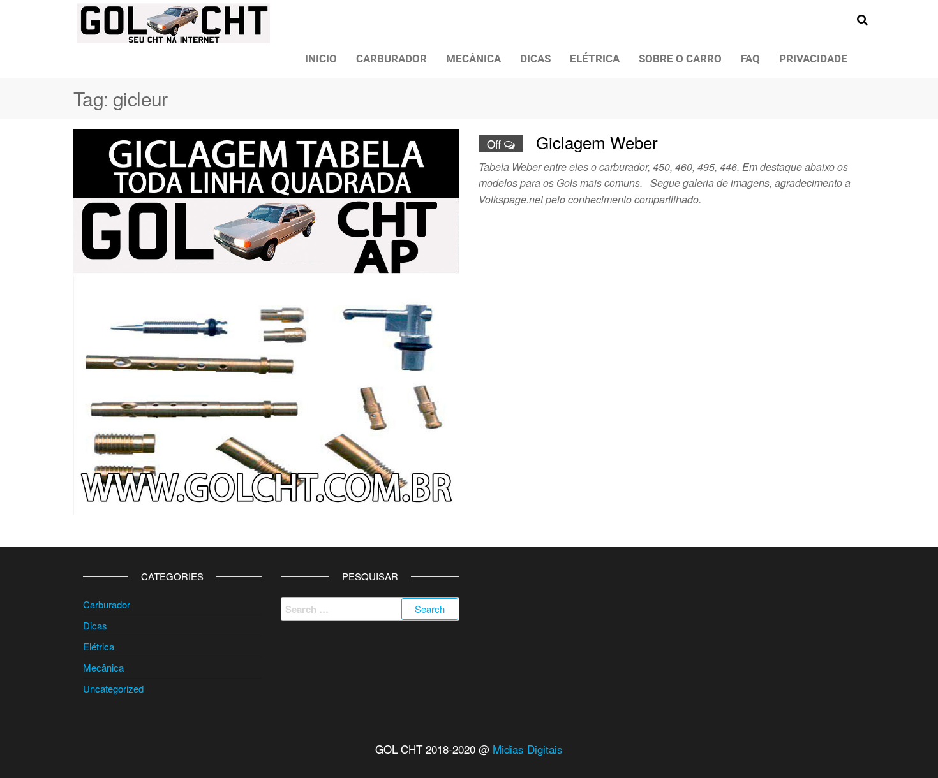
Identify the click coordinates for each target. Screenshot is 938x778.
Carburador (391, 58)
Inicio (321, 58)
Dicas (535, 58)
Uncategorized (113, 688)
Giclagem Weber (597, 142)
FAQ (750, 58)
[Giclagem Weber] (266, 320)
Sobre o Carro (680, 58)
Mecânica (473, 58)
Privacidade (813, 58)
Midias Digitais (528, 749)
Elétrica (595, 58)
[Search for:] (370, 609)
